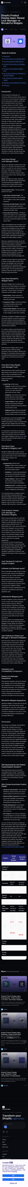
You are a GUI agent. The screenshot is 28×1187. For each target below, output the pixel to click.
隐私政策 (14, 1171)
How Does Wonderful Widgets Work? (13, 61)
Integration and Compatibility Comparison (14, 83)
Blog (3, 1142)
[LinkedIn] (7, 1131)
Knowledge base (6, 1159)
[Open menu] (25, 2)
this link (21, 436)
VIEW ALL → (24, 971)
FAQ (3, 1156)
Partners (4, 1144)
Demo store (5, 1147)
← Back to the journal (7, 11)
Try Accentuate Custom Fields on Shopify (12, 847)
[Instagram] (3, 1131)
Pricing (4, 1139)
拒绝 (13, 1179)
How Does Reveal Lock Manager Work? (14, 59)
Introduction (6, 56)
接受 (13, 1175)
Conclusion (6, 85)
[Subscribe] (5, 1126)
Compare (4, 1154)
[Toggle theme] (22, 2)
